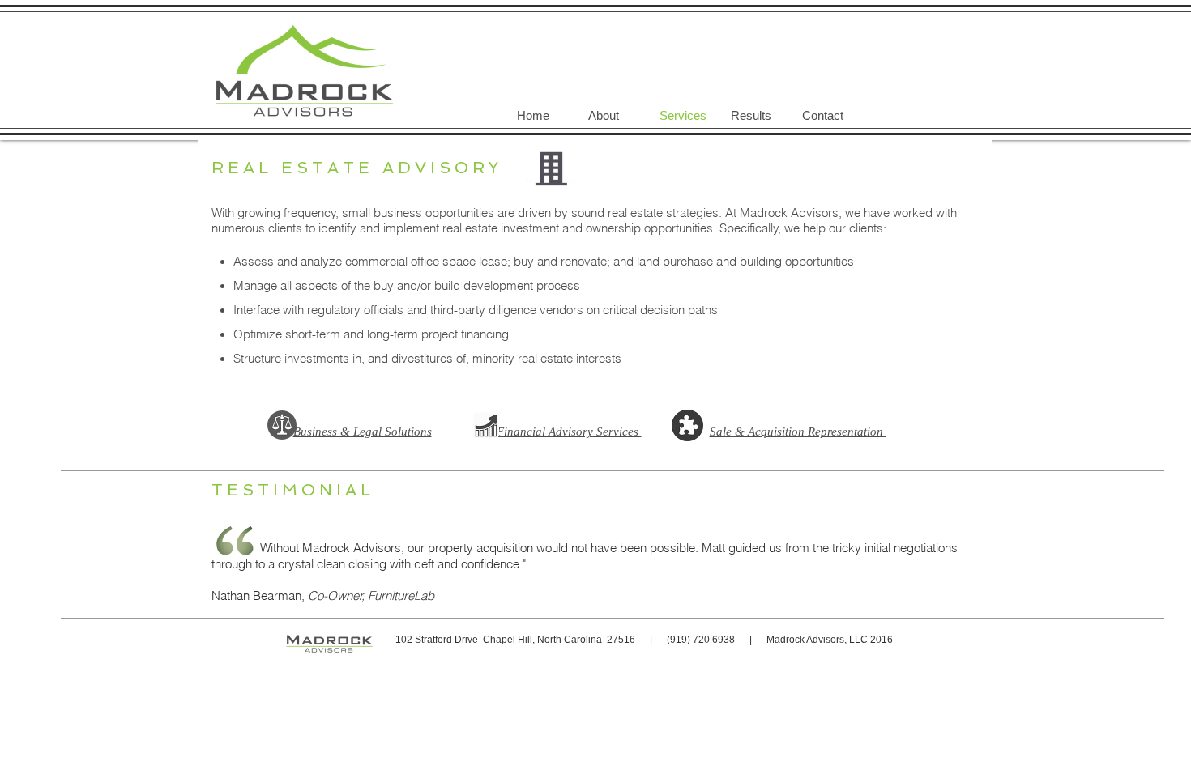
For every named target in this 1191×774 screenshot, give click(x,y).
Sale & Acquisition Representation (798, 431)
